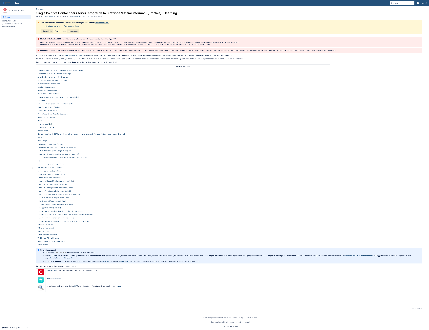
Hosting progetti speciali (46, 117)
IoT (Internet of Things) (46, 127)
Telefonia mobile (43, 231)
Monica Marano (76, 16)
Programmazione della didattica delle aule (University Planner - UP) (62, 157)
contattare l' (358, 256)
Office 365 (41, 137)
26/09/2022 (85, 16)
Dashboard (40, 9)
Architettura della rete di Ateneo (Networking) (54, 74)
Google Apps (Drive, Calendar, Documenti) (53, 114)
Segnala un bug (238, 317)
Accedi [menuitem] (424, 3)
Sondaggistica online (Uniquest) (49, 208)
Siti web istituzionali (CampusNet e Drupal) (53, 198)
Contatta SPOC (52, 270)
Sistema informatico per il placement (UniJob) (54, 191)
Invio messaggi (45, 124)
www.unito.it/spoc (54, 278)
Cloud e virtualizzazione (46, 87)
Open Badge (42, 141)
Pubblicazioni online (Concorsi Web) (51, 164)
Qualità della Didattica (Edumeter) (50, 167)
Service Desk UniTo (49, 16)
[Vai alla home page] (7, 3)
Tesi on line (105, 261)
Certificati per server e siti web (49, 84)
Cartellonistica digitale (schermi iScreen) (52, 80)
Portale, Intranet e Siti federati (61, 258)
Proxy (40, 161)
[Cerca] (391, 3)
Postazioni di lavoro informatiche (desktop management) (58, 154)
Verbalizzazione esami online (48, 235)
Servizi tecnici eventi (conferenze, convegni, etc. (55, 181)
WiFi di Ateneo (43, 245)
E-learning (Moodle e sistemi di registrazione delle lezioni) (58, 97)
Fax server (41, 100)
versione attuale (101, 23)
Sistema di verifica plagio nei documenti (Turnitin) (56, 188)
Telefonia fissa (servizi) (46, 228)
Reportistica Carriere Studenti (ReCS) (51, 174)
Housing (40, 121)
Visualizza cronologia (71, 26)
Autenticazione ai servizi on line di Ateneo (53, 77)
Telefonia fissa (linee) (45, 224)
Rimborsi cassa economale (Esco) (50, 178)
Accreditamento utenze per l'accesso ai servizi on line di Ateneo (61, 70)
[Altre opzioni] (423, 9)
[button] (418, 3)
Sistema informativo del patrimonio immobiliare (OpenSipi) (59, 194)
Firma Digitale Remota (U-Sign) (49, 107)
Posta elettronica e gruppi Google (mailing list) (54, 151)
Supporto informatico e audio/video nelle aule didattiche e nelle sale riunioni (65, 214)
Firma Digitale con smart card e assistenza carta (55, 104)
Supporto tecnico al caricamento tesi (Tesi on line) (56, 218)
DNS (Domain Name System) (48, 94)
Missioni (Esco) (43, 131)
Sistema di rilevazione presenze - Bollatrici (53, 184)
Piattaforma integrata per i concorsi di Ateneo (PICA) (57, 147)
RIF (75, 286)
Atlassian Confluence (220, 317)
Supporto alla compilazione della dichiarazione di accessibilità (60, 211)
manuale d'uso (61, 252)
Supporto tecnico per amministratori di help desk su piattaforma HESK (63, 221)
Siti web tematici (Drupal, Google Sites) (52, 201)
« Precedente (47, 31)
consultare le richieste (73, 55)
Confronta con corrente (51, 26)
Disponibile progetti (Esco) (47, 90)
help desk (124, 261)
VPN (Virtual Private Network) (48, 238)
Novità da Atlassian (251, 317)
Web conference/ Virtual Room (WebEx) (52, 241)
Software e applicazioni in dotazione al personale (55, 204)
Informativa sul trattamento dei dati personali (230, 322)
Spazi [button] (17, 3)
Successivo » (73, 31)
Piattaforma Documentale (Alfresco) (51, 144)
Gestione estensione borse (47, 110)
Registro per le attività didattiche (49, 171)
